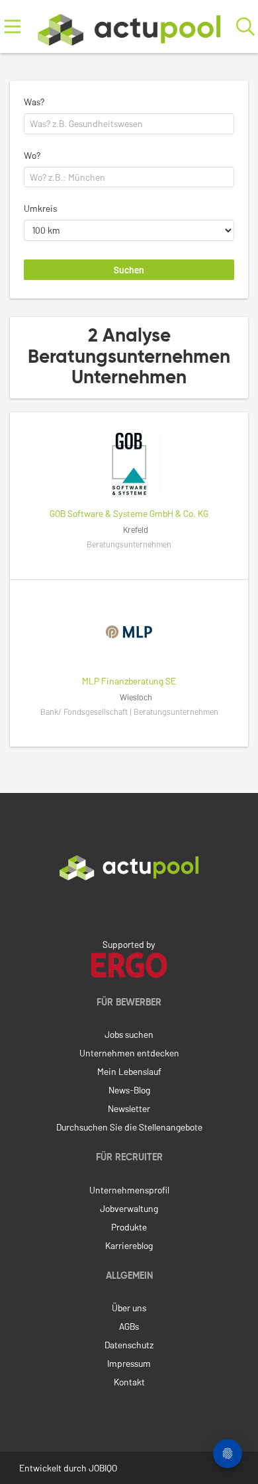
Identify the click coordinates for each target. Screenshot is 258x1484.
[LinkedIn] (129, 908)
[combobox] (129, 123)
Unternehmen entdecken (129, 1052)
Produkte (129, 1226)
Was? (34, 101)
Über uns (129, 1307)
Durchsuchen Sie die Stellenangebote (129, 1127)
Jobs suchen (129, 1034)
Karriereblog (129, 1245)
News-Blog (129, 1089)
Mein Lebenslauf (129, 1071)
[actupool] (129, 26)
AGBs (129, 1326)
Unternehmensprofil (129, 1189)
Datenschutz (129, 1344)
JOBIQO (103, 1467)
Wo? (32, 155)
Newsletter (129, 1108)
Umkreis (40, 208)
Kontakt (129, 1381)
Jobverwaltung (129, 1208)
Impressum (129, 1363)
